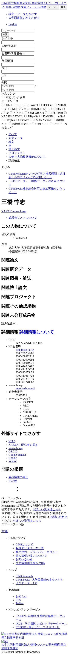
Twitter (20, 603)
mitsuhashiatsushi (25, 388)
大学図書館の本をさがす (24, 17)
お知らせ (21, 596)
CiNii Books (56, 112)
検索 (63, 7)
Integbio (10, 119)
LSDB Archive (43, 119)
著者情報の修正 (18, 477)
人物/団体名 (8, 45)
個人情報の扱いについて (31, 555)
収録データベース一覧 (30, 548)
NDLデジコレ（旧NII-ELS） (29, 108)
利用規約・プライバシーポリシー (37, 551)
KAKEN (48, 116)
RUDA (57, 108)
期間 (4, 82)
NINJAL (18, 112)
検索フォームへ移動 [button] (33, 7)
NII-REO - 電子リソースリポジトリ (38, 627)
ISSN (4, 68)
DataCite (47, 105)
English (12, 24)
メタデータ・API (26, 583)
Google (12, 457)
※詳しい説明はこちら (47, 509)
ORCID (13, 451)
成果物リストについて (22, 217)
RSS (18, 600)
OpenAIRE (42, 123)
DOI (4, 75)
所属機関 (7, 60)
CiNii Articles (36, 112)
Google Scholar (17, 454)
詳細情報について (36, 332)
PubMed (24, 119)
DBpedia (33, 116)
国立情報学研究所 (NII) (30, 563)
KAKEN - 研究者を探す (23, 444)
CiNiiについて (24, 544)
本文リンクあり (15, 97)
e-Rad (61, 116)
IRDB (20, 105)
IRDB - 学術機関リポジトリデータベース (41, 623)
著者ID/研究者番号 (13, 53)
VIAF (11, 441)
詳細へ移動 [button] (13, 7)
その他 (12, 480)
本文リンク (8, 93)
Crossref (33, 105)
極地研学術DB (21, 123)
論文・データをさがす (22, 13)
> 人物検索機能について (30, 156)
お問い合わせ (58, 516)
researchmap (19, 211)
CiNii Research (24, 576)
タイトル (7, 38)
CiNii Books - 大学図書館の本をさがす (39, 579)
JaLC (8, 105)
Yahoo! (12, 461)
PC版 (4, 531)
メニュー (53, 7)
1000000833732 (25, 349)
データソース (9, 101)
